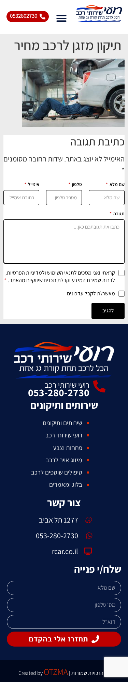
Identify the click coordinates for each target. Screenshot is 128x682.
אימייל (31, 184)
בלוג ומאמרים (65, 484)
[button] (61, 18)
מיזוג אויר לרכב (64, 460)
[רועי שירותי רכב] (99, 387)
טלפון (75, 184)
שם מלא (115, 184)
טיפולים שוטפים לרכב (56, 472)
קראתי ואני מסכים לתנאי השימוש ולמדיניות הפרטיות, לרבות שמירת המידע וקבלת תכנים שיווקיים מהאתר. (59, 276)
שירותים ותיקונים (62, 423)
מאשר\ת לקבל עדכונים (91, 293)
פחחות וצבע (67, 448)
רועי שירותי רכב (67, 385)
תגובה (117, 214)
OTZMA (56, 671)
